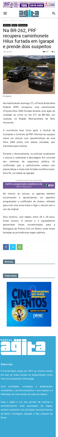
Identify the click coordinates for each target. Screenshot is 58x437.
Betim (22, 20)
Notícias (13, 20)
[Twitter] (13, 247)
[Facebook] (6, 247)
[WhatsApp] (20, 247)
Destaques (23, 25)
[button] (5, 13)
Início (5, 20)
